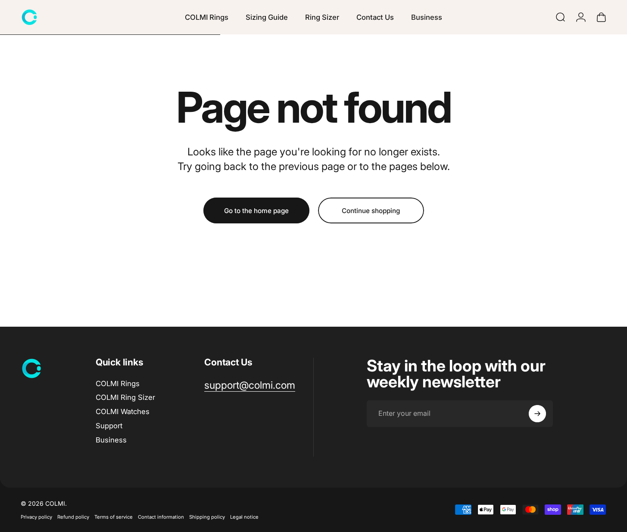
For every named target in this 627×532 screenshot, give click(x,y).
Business (111, 440)
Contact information (161, 517)
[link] (249, 385)
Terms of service (113, 517)
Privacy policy (36, 517)
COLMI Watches (123, 411)
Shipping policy (207, 517)
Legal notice (244, 517)
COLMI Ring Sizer (125, 397)
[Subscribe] (537, 413)
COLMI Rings (118, 383)
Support (109, 425)
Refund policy (73, 517)
